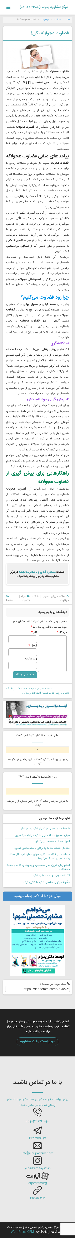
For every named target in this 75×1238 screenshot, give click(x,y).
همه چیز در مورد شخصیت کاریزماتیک (29, 688)
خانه (68, 20)
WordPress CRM (23, 1231)
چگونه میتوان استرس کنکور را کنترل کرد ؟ (46, 882)
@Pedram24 (37, 1138)
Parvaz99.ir (37, 1198)
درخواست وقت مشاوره (37, 1041)
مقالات (58, 20)
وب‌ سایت (31, 658)
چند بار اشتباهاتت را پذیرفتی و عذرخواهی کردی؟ (42, 848)
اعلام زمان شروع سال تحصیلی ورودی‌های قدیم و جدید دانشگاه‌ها (38, 867)
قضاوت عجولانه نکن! (50, 33)
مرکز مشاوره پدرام (44, 7)
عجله (23, 596)
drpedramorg (37, 1183)
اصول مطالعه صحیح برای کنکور (52, 841)
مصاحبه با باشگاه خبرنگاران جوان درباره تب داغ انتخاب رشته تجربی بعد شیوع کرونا (39, 856)
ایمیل (33, 645)
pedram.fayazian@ (38, 1168)
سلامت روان (58, 596)
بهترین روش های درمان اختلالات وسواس (43, 692)
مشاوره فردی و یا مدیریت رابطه (37, 572)
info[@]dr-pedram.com (37, 1153)
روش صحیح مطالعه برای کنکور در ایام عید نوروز (42, 835)
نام (34, 632)
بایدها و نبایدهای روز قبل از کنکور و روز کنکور (44, 828)
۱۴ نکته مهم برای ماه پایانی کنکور (51, 875)
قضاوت (26, 600)
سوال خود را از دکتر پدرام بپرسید (37, 896)
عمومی (45, 596)
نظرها (9, 600)
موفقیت (45, 20)
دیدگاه (62, 632)
